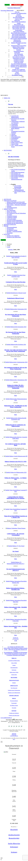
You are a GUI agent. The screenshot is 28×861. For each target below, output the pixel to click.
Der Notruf (16, 551)
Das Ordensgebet (18, 54)
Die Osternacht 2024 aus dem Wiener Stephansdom (15, 333)
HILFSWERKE (8, 150)
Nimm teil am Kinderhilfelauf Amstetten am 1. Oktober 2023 (15, 516)
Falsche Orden (18, 19)
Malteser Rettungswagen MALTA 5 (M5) (15, 461)
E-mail (8, 247)
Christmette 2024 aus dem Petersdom (15, 282)
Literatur (19, 14)
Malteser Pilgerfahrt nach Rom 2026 (18, 43)
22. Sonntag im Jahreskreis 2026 (16, 646)
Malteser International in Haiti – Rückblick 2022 (15, 608)
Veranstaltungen (17, 41)
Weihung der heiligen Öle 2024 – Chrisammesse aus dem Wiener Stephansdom (15, 387)
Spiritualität (17, 52)
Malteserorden (17, 40)
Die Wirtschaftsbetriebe (18, 17)
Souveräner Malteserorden (14, 8)
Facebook (9, 244)
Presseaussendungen (12, 227)
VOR (15, 640)
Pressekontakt (10, 228)
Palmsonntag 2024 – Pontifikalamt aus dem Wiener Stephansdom (15, 406)
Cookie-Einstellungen (14, 735)
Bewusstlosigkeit (14, 838)
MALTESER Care (18, 24)
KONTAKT (7, 234)
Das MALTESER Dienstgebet (18, 64)
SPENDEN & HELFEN (10, 224)
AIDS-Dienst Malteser (18, 31)
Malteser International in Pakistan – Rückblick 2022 (15, 588)
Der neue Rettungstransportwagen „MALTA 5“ (15, 569)
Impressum (14, 733)
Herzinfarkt (14, 829)
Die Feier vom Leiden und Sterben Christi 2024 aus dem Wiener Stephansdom (16, 350)
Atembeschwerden (14, 835)
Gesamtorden (14, 124)
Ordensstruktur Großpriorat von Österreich (18, 122)
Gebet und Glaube (18, 62)
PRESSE (6, 226)
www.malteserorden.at (6, 717)
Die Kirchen (19, 16)
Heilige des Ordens (18, 55)
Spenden (7, 4)
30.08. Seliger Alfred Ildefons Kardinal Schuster (15, 648)
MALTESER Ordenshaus (18, 27)
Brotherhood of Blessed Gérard (15, 298)
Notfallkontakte (17, 4)
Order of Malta (14, 662)
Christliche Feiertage (19, 59)
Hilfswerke (17, 20)
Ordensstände (14, 125)
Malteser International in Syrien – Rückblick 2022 (15, 627)
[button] (20, 10)
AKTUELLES (7, 199)
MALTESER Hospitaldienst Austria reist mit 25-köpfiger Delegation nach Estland (16, 654)
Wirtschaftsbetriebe (16, 137)
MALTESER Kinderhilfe (18, 26)
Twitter (8, 245)
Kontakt (17, 68)
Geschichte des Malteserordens (18, 13)
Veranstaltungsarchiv (19, 51)
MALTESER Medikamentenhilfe (18, 38)
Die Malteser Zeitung (17, 75)
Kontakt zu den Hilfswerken (19, 71)
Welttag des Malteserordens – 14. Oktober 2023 (16, 478)
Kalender (18, 49)
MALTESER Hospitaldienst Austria (19, 22)
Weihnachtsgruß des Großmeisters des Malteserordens (16, 425)
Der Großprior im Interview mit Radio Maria (15, 444)
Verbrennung (14, 847)
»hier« (14, 739)
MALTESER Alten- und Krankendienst (19, 29)
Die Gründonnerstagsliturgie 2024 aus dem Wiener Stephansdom (15, 368)
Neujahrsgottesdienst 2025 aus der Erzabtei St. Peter (15, 263)
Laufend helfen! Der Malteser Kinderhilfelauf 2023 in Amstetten (15, 497)
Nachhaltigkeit (14, 138)
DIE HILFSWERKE (13, 156)
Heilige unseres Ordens (17, 142)
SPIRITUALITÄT (8, 209)
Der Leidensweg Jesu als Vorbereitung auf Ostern (19, 57)
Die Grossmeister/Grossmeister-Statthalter (18, 131)
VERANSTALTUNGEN (10, 200)
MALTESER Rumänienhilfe (19, 37)
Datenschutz (14, 734)
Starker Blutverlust (14, 843)
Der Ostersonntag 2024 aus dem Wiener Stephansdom (15, 315)
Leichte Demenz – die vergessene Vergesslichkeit (15, 534)
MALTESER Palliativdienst (19, 35)
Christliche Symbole (19, 61)
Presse (17, 72)
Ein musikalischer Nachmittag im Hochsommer (15, 652)
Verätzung (14, 852)
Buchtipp (17, 73)
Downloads (10, 233)
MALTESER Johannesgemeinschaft (16, 178)
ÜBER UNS (7, 98)
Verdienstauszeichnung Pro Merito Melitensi (17, 127)
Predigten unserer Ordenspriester (19, 65)
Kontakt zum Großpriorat (18, 69)
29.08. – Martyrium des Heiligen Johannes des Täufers (15, 650)
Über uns (17, 12)
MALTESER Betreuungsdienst (18, 33)
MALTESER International (18, 34)
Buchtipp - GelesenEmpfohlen (14, 231)
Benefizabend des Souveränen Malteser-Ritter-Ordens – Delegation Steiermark (18, 47)
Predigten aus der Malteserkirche (19, 66)
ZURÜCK (15, 638)
